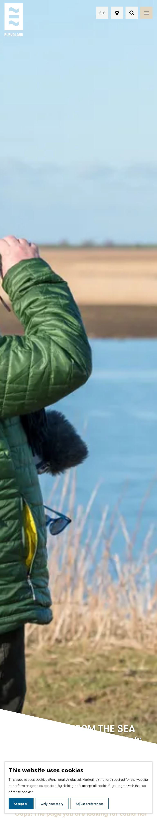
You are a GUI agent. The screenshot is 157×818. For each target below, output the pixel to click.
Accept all (21, 803)
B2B (102, 13)
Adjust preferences (89, 803)
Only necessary (52, 803)
